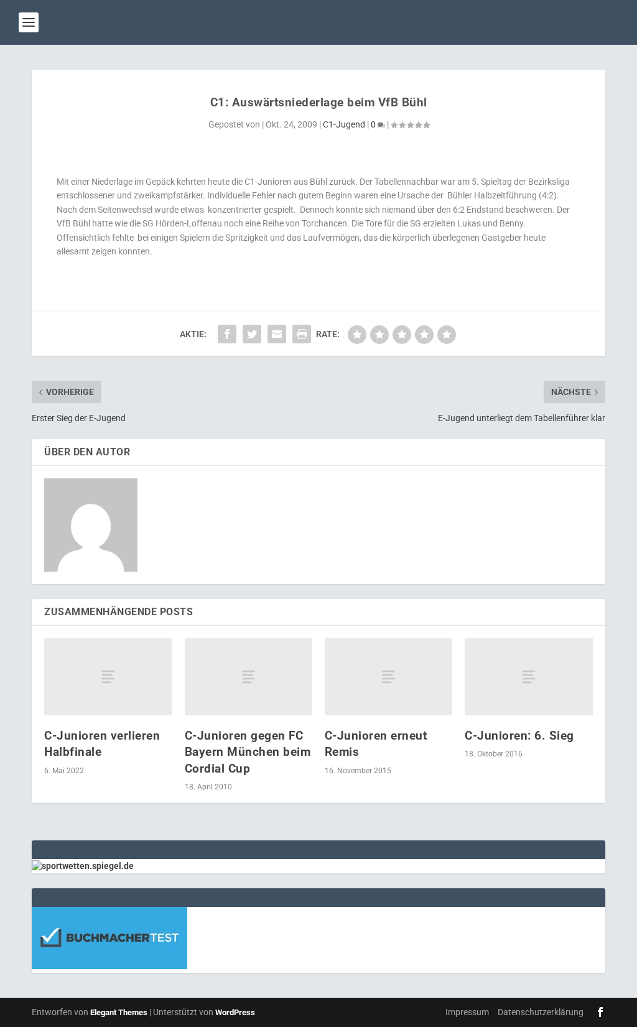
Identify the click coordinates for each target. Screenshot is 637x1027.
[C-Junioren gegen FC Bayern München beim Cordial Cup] (248, 676)
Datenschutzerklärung (541, 1012)
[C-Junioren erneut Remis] (388, 676)
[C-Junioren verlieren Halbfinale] (108, 676)
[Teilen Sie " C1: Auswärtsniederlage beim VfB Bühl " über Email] (276, 334)
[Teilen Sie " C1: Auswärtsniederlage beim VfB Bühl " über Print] (301, 334)
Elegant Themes (118, 1012)
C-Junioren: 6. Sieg (519, 735)
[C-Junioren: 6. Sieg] (528, 676)
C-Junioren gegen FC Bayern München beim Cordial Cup (248, 752)
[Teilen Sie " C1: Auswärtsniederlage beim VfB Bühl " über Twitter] (251, 334)
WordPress (235, 1012)
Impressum (467, 1012)
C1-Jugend (344, 124)
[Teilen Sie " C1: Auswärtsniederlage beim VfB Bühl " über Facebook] (227, 334)
